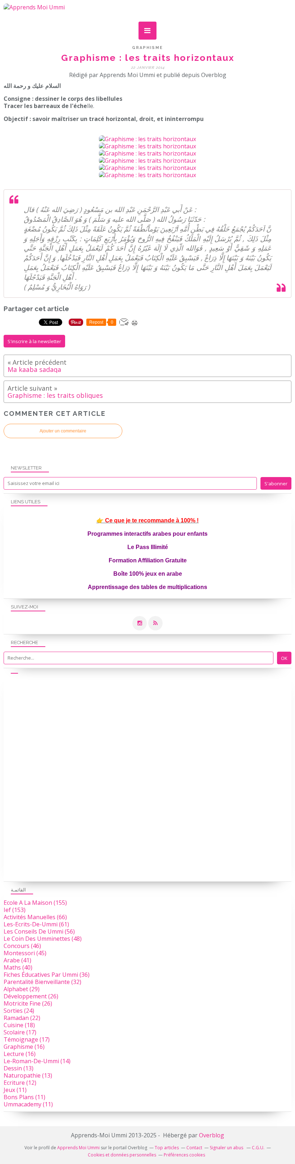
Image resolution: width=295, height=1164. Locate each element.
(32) (42, 982)
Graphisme (147, 47)
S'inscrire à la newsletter (34, 341)
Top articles (167, 1148)
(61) (36, 924)
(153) (15, 910)
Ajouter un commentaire (63, 430)
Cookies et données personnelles (122, 1155)
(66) (35, 917)
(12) (20, 1083)
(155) (35, 903)
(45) (25, 953)
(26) (31, 996)
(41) (17, 960)
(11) (15, 1090)
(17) (20, 1032)
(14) (37, 1061)
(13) (18, 1068)
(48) (43, 939)
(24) (19, 1011)
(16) (24, 1047)
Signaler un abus (227, 1148)
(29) (22, 989)
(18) (19, 1025)
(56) (39, 931)
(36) (47, 975)
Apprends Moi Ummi (78, 1148)
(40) (18, 967)
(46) (22, 946)
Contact (194, 1148)
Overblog (211, 1135)
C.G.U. (258, 1148)
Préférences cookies (184, 1155)
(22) (22, 1018)
